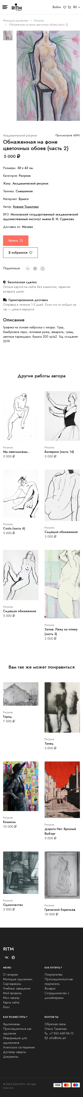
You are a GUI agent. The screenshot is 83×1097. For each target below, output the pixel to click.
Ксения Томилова (26, 206)
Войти (57, 7)
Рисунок (39, 20)
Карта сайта (11, 1002)
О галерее (10, 975)
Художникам (11, 1024)
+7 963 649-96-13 (61, 1033)
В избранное (18, 252)
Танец (49, 743)
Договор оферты (14, 1052)
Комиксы (9, 822)
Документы (10, 1057)
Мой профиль (12, 993)
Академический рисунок (20, 135)
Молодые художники (15, 20)
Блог (6, 1007)
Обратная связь (55, 1024)
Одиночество (13, 905)
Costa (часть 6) (14, 528)
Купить (13, 240)
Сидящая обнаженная (61, 532)
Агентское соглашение (19, 1047)
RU (75, 7)
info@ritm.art (57, 1038)
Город (7, 716)
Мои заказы (11, 998)
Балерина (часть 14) (59, 452)
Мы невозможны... (16, 452)
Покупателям (53, 975)
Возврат (50, 988)
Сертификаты (12, 984)
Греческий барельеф (60, 909)
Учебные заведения (16, 988)
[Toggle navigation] (5, 7)
